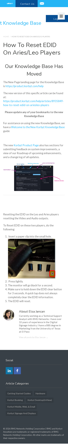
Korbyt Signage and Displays (21, 413)
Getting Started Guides (19, 393)
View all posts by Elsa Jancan (33, 337)
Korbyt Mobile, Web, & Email (21, 406)
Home (6, 36)
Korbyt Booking (15, 400)
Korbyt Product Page (26, 145)
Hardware (40, 393)
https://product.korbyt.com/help (24, 86)
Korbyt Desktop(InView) (40, 400)
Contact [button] (27, 4)
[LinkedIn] (9, 370)
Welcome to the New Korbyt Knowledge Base (38, 127)
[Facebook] (17, 370)
